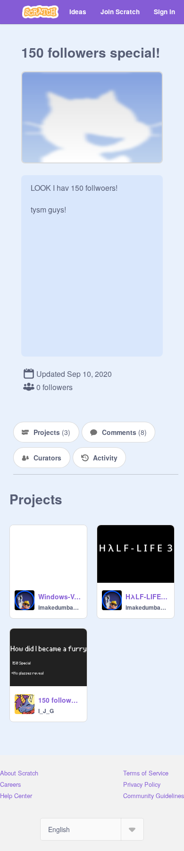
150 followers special (59, 700)
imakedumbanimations (59, 607)
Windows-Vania (59, 596)
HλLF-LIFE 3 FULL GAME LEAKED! (146, 596)
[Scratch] (40, 12)
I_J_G (46, 710)
